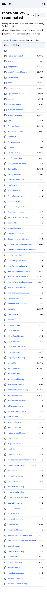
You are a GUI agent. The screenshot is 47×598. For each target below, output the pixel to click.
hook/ (10, 83)
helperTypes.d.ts (14, 352)
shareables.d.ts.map (16, 551)
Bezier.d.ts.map (14, 142)
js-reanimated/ (14, 88)
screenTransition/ (15, 115)
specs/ (10, 120)
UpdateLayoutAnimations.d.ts (20, 244)
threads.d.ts (13, 557)
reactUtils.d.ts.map (15, 519)
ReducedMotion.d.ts (16, 212)
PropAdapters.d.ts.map (17, 196)
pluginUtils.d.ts (14, 481)
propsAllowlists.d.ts (16, 492)
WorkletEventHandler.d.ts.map (20, 282)
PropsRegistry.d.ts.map (17, 207)
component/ (13, 66)
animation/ (12, 61)
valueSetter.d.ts (14, 567)
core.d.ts (11, 309)
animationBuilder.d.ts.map (18, 293)
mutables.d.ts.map (15, 476)
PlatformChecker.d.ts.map (18, 185)
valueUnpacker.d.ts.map (17, 584)
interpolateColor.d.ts (16, 384)
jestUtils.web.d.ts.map (17, 433)
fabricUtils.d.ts (14, 330)
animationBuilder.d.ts (16, 287)
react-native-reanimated (13, 40)
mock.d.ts (12, 449)
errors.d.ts (12, 320)
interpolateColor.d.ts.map (18, 390)
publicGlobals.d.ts (15, 503)
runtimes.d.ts (13, 524)
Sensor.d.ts (12, 223)
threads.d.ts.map (15, 562)
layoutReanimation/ (16, 93)
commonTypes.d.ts (15, 298)
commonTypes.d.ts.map (17, 303)
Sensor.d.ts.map (14, 228)
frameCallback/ (14, 77)
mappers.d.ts (13, 438)
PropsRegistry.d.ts (15, 201)
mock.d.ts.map (14, 454)
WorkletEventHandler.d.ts (18, 277)
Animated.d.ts (13, 126)
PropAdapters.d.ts (15, 190)
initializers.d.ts (14, 373)
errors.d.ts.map (14, 325)
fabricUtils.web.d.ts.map (18, 347)
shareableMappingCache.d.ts (20, 535)
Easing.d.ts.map (14, 174)
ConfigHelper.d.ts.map (17, 163)
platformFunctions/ (15, 110)
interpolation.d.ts (15, 395)
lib (27, 40)
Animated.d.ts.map (15, 131)
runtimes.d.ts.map (15, 530)
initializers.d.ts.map (16, 379)
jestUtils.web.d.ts (15, 427)
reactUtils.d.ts (13, 514)
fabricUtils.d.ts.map (16, 336)
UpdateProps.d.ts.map (17, 260)
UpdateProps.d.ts (15, 255)
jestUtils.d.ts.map (15, 422)
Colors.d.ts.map (14, 153)
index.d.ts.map (14, 368)
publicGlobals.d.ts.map (17, 508)
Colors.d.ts (12, 147)
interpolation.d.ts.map (17, 400)
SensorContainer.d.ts (16, 233)
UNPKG (7, 4)
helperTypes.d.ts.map (16, 357)
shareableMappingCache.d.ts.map (22, 540)
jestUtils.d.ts (13, 417)
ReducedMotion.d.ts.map (18, 217)
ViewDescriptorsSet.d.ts (17, 266)
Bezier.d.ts (12, 136)
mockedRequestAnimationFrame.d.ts (22, 460)
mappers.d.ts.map (15, 444)
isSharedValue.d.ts (15, 406)
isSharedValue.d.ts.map (17, 411)
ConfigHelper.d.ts (15, 158)
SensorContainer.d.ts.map (18, 239)
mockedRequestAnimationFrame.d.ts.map (22, 465)
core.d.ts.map (13, 314)
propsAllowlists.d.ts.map (18, 497)
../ (8, 50)
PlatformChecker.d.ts (16, 180)
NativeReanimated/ (15, 56)
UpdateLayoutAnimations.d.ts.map (22, 250)
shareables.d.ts (14, 546)
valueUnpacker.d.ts (15, 578)
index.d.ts (12, 363)
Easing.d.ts (12, 169)
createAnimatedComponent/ (19, 72)
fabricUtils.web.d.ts (16, 341)
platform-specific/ (15, 104)
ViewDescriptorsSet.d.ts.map (19, 271)
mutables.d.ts (13, 470)
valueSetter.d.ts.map (16, 573)
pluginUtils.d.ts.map (16, 487)
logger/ (11, 99)
